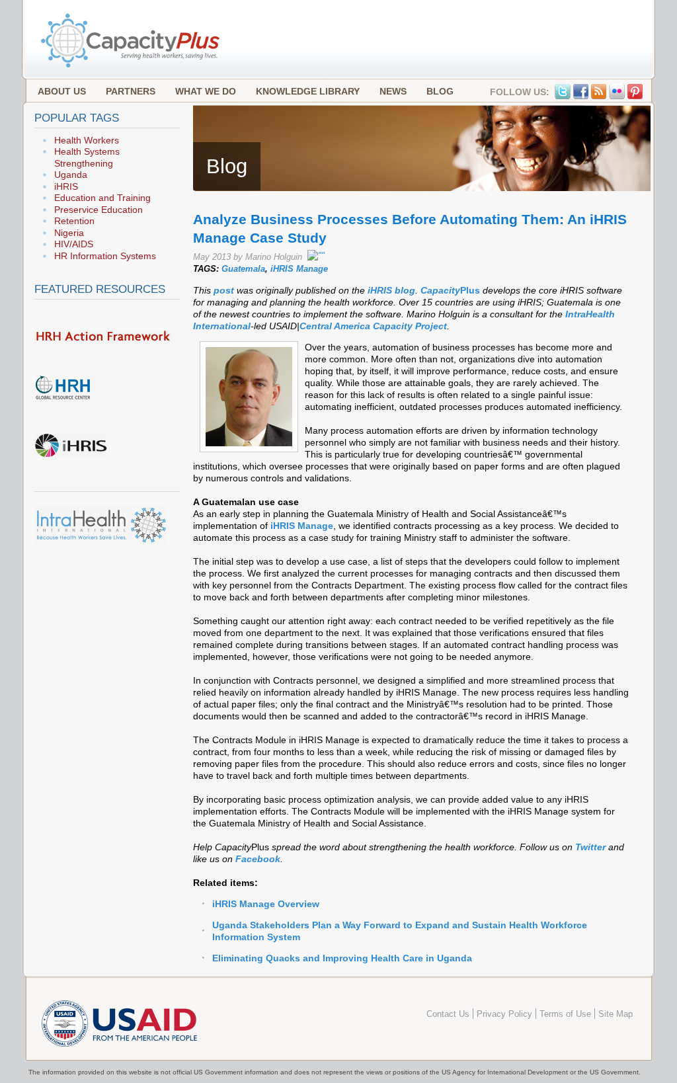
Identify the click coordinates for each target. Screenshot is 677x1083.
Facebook (257, 859)
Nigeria (69, 232)
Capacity (440, 290)
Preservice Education (98, 209)
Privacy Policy (504, 1014)
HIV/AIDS (73, 244)
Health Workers (86, 140)
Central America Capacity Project (373, 326)
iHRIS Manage (299, 269)
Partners (130, 91)
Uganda (70, 174)
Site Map (615, 1014)
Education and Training (102, 197)
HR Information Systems (105, 256)
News (393, 91)
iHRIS (66, 186)
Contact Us (447, 1014)
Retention (74, 221)
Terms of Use (565, 1014)
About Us (62, 91)
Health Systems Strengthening (87, 157)
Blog (440, 91)
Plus (470, 290)
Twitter (591, 847)
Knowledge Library (308, 91)
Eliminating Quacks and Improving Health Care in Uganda (342, 958)
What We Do (205, 91)
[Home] (131, 66)
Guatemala (243, 269)
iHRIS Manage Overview (265, 904)
